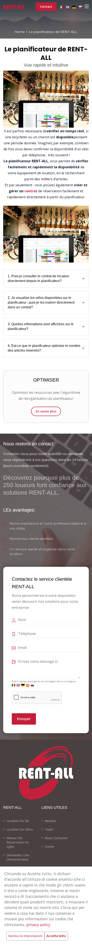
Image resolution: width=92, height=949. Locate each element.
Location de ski (17, 821)
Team (49, 829)
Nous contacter (56, 838)
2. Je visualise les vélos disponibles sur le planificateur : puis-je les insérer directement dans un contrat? (41, 302)
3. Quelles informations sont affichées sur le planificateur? (41, 326)
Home (19, 32)
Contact (46, 6)
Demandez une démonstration (17, 857)
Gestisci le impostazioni (25, 936)
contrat (30, 191)
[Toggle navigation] (87, 7)
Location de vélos (19, 829)
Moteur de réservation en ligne (17, 842)
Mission (50, 821)
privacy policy (38, 924)
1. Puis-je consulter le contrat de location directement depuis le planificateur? (38, 278)
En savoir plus (46, 411)
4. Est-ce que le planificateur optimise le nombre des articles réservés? (44, 348)
